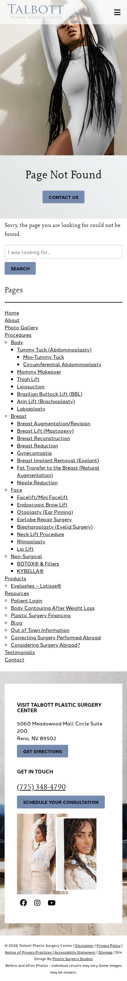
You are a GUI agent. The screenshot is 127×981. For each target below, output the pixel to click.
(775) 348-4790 (41, 787)
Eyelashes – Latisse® (36, 585)
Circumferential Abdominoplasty (62, 364)
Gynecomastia (34, 452)
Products (15, 578)
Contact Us (63, 197)
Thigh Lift (28, 378)
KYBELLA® (30, 570)
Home (12, 312)
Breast (19, 415)
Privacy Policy (108, 945)
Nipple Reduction (37, 482)
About (12, 319)
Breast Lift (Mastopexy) (45, 430)
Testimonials (20, 652)
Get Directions (42, 751)
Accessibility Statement (75, 952)
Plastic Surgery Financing (41, 615)
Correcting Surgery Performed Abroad (56, 637)
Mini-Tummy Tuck (43, 356)
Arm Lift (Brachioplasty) (46, 401)
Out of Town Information (40, 629)
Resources (17, 593)
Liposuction (30, 386)
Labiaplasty (31, 408)
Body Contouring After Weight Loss (53, 607)
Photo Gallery (21, 327)
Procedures (18, 334)
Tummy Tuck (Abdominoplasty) (54, 349)
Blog (16, 622)
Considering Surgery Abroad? (45, 644)
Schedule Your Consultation (61, 802)
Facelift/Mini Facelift (42, 497)
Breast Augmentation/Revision (53, 423)
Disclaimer (84, 945)
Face (16, 489)
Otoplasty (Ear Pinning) (45, 511)
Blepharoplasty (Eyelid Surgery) (55, 526)
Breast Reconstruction (43, 438)
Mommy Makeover (39, 371)
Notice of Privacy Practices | (30, 952)
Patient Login (26, 600)
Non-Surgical (26, 556)
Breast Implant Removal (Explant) (58, 460)
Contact (14, 659)
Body (17, 342)
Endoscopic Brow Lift (42, 504)
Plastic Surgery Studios (72, 958)
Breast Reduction (37, 445)
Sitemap (105, 952)
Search (20, 268)
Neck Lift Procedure (40, 533)
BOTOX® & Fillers (38, 563)
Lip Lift (25, 548)
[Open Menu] (117, 12)
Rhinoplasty (31, 541)
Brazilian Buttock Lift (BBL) (49, 393)
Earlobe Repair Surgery (44, 519)
